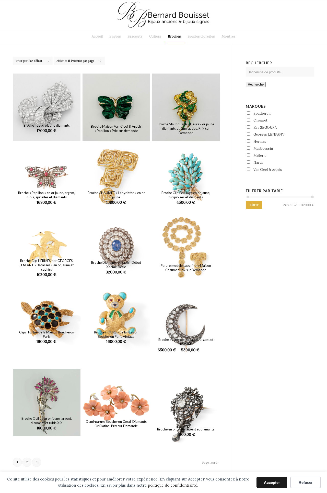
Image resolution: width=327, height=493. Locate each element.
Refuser (306, 482)
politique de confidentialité (172, 485)
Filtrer (254, 205)
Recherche (256, 84)
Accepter (272, 482)
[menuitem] (97, 36)
